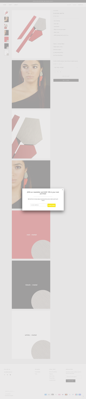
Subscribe (51, 205)
